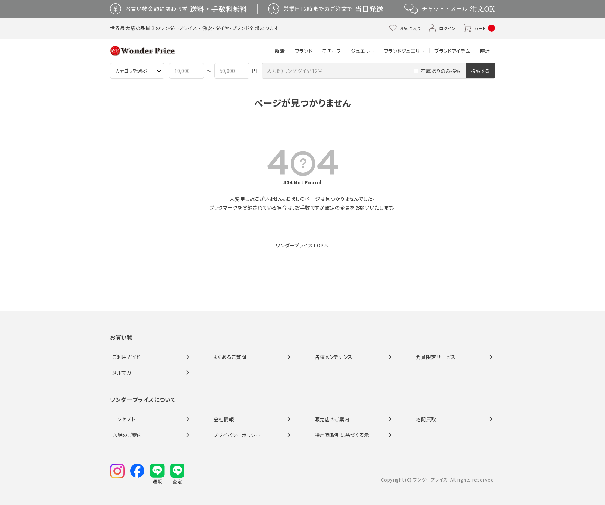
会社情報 (224, 419)
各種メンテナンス (334, 356)
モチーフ (331, 50)
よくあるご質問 (230, 356)
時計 (485, 50)
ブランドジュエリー (404, 50)
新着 (280, 50)
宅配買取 (426, 419)
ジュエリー (362, 50)
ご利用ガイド (126, 356)
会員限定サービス (436, 356)
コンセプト (123, 419)
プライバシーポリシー (237, 434)
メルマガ (121, 372)
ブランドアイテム (452, 50)
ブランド (304, 50)
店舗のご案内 (127, 434)
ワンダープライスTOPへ (302, 245)
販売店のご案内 (332, 419)
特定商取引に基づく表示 (342, 434)
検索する (480, 70)
